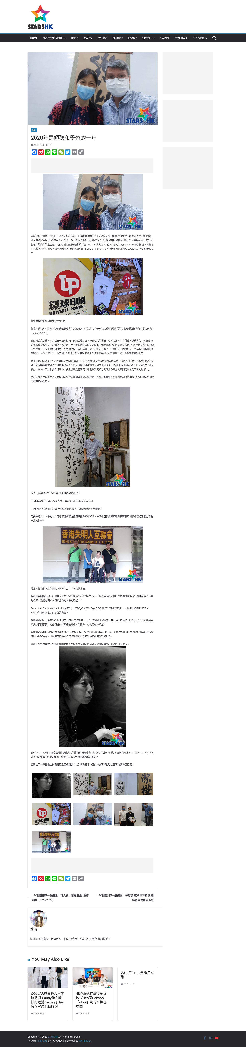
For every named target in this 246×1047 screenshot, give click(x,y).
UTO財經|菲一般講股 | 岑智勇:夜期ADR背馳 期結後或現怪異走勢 (125, 898)
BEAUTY (87, 38)
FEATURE (118, 38)
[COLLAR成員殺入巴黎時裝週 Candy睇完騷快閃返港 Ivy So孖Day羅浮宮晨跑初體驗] (48, 969)
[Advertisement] (92, 165)
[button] (64, 38)
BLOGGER (198, 38)
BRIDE (74, 38)
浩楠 (50, 145)
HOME (33, 38)
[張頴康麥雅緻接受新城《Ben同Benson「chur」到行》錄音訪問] (93, 969)
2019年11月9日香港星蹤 (137, 974)
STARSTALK (181, 38)
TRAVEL (146, 38)
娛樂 (34, 130)
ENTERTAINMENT (52, 38)
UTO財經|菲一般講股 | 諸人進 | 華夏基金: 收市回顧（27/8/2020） (60, 898)
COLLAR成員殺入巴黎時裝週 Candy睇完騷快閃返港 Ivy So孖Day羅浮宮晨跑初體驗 (47, 1000)
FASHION (102, 38)
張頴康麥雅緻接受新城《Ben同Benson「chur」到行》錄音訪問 (91, 1000)
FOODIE (132, 38)
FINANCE (165, 38)
